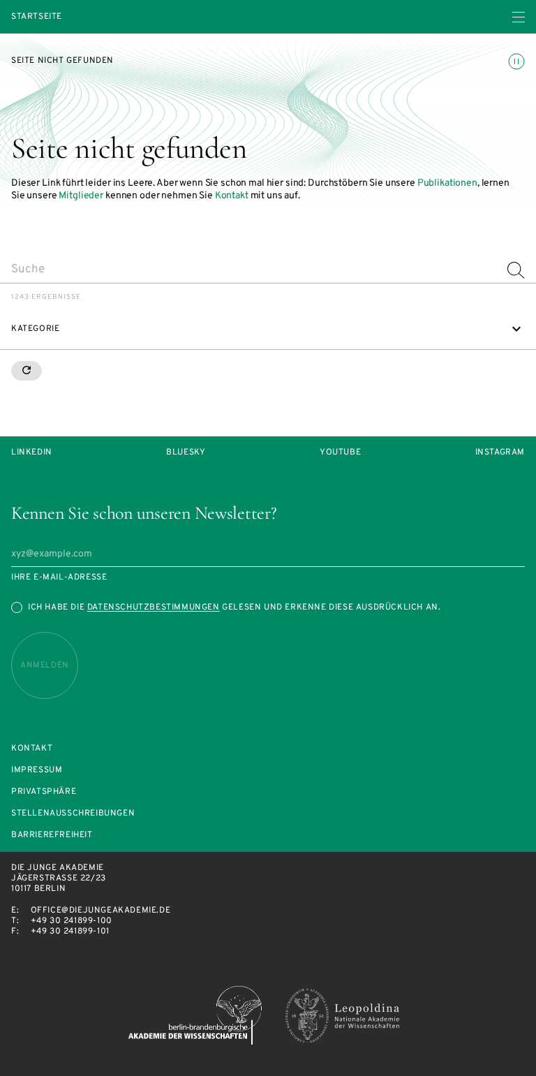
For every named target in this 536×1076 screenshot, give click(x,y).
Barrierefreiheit (52, 835)
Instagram (500, 453)
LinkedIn (31, 453)
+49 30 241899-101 (70, 931)
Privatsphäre (43, 792)
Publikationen (447, 183)
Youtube (340, 453)
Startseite (36, 17)
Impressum (36, 770)
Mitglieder (81, 196)
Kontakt (231, 196)
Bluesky (185, 453)
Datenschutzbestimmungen (153, 607)
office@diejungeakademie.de (101, 910)
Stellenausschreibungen (73, 814)
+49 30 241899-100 (71, 921)
